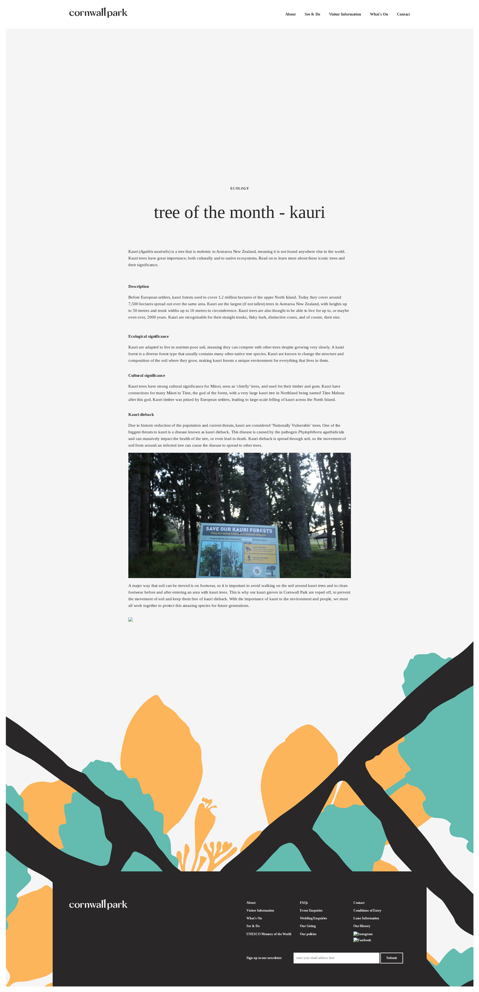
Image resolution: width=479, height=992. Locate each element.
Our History (361, 926)
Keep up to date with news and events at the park (418, 921)
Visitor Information (345, 14)
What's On (379, 14)
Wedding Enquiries (313, 918)
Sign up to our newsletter (264, 958)
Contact (403, 14)
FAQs (304, 903)
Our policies (308, 934)
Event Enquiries (311, 910)
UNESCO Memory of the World (268, 934)
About (290, 14)
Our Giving (308, 926)
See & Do (312, 14)
